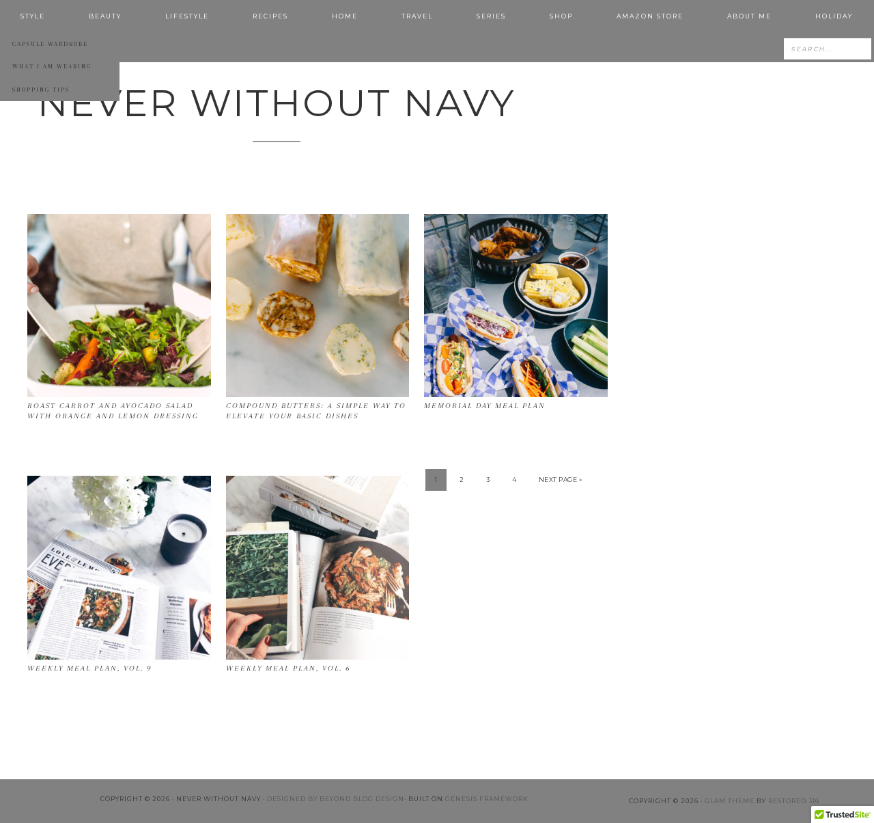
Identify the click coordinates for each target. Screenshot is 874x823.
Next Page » (560, 479)
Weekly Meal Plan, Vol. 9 (89, 668)
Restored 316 (793, 801)
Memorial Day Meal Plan (485, 405)
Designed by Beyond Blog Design (335, 798)
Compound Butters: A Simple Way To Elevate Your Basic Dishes (316, 410)
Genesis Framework (486, 798)
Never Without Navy (277, 103)
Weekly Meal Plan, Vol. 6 (288, 668)
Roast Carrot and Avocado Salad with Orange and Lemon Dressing (113, 410)
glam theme (730, 801)
